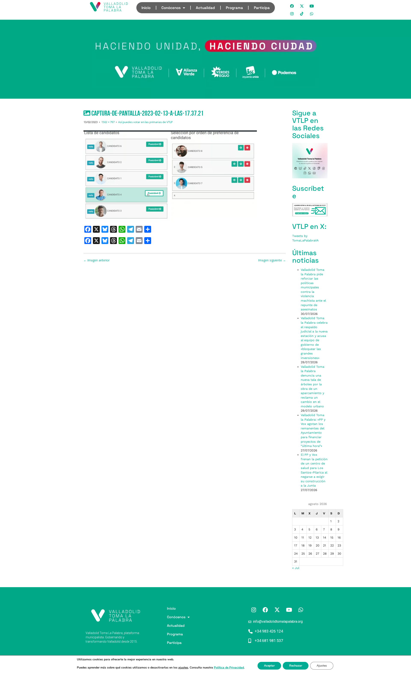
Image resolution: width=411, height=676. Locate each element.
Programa (234, 7)
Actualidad (205, 7)
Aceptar (269, 666)
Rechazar (295, 666)
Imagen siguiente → (272, 260)
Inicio (145, 7)
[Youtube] (312, 6)
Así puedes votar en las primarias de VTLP (145, 122)
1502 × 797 (108, 122)
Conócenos (171, 7)
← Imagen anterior (96, 260)
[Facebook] (292, 6)
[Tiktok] (302, 14)
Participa (262, 7)
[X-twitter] (302, 6)
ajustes (183, 668)
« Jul (295, 568)
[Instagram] (292, 14)
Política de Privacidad (229, 668)
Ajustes (322, 666)
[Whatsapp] (312, 14)
